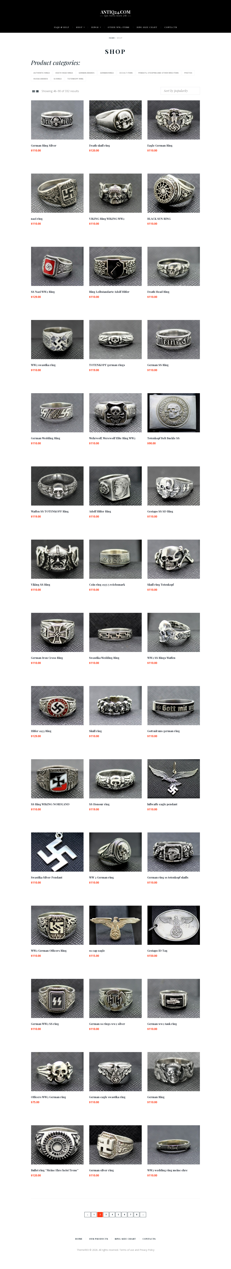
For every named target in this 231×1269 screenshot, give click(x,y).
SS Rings (58, 79)
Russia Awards (40, 79)
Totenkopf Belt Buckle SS (163, 438)
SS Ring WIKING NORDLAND (50, 804)
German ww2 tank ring (162, 1024)
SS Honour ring (99, 804)
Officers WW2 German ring (48, 1097)
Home (112, 38)
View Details (57, 117)
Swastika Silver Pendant (46, 877)
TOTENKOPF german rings (107, 365)
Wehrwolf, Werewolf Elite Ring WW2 (112, 438)
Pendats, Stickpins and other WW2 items (158, 73)
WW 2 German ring (101, 877)
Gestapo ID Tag (157, 950)
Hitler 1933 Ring (41, 731)
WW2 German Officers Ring (49, 950)
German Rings (107, 73)
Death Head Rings (64, 73)
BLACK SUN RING (159, 218)
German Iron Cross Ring (47, 658)
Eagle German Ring (159, 145)
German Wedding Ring (45, 438)
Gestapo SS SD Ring (160, 511)
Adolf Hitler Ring (100, 511)
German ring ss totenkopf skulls (167, 877)
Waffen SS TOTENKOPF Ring (50, 511)
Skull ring (95, 731)
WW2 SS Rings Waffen (161, 658)
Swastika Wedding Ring (104, 658)
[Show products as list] (37, 91)
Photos (188, 73)
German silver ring (101, 1170)
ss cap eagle (97, 950)
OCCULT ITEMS (126, 73)
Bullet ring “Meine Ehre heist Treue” (54, 1170)
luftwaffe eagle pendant (162, 804)
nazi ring (37, 218)
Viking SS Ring (40, 584)
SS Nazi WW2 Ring (43, 292)
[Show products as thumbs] (33, 91)
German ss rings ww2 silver (107, 1024)
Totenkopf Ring (75, 79)
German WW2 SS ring (45, 1024)
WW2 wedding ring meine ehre (167, 1170)
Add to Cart (57, 122)
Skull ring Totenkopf (160, 584)
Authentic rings (41, 73)
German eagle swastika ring (107, 1097)
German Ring (156, 1097)
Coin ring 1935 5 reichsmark (107, 584)
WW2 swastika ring (43, 365)
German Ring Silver (43, 145)
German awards (86, 73)
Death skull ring (99, 145)
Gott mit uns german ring (163, 731)
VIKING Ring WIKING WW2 (106, 218)
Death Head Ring (158, 292)
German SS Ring (158, 365)
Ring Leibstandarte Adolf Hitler (109, 292)
